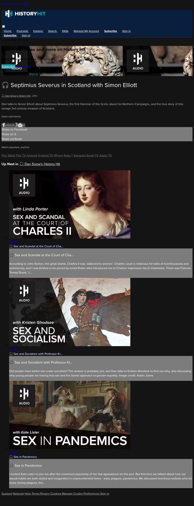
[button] (3, 26)
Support (7, 493)
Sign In (26, 35)
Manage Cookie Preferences (81, 493)
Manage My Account (86, 31)
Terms (36, 493)
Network (18, 493)
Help (28, 493)
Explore (38, 31)
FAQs (65, 31)
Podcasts (23, 31)
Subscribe (8, 66)
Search (52, 31)
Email (21, 125)
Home (8, 31)
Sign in (126, 31)
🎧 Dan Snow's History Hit (16, 96)
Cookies (56, 493)
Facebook (8, 125)
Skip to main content (15, 4)
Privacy (45, 493)
